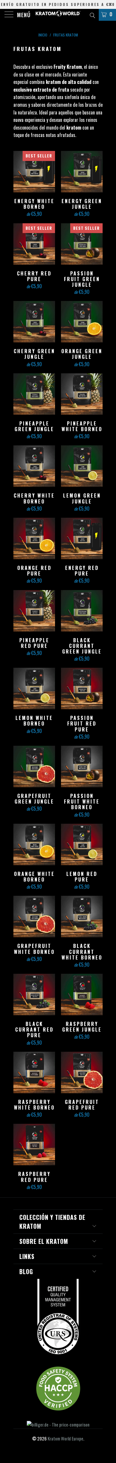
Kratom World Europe (65, 1438)
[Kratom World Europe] (58, 15)
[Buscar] (92, 14)
